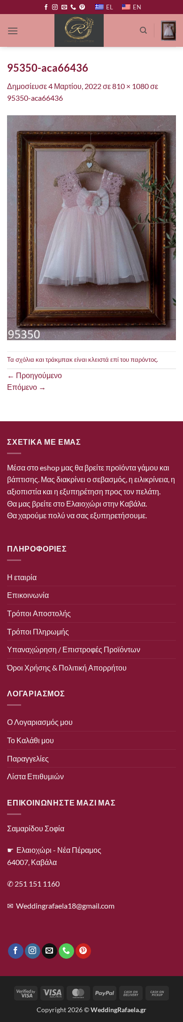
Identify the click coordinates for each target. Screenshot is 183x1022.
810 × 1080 (130, 86)
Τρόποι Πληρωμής (38, 631)
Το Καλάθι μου (30, 740)
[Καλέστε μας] (73, 7)
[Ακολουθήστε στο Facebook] (46, 7)
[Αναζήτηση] (143, 30)
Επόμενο (26, 386)
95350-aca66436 (35, 97)
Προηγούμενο (34, 375)
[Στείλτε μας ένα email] (64, 7)
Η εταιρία (22, 577)
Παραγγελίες (28, 758)
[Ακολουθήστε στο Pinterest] (82, 7)
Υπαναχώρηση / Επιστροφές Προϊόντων (73, 649)
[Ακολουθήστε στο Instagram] (55, 7)
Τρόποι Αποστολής (39, 613)
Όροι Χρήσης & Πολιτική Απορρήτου (67, 667)
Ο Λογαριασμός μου (40, 721)
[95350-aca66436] (91, 226)
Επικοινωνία (28, 594)
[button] (12, 30)
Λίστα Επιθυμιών (35, 776)
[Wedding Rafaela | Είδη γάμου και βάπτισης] (78, 30)
